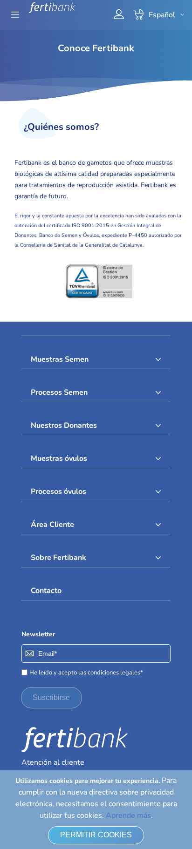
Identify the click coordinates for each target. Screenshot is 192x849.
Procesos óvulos (58, 491)
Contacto (46, 591)
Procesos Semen (59, 392)
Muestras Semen (60, 359)
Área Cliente (52, 524)
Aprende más (128, 815)
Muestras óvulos (59, 458)
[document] (96, 809)
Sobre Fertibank (58, 558)
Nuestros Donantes (64, 425)
